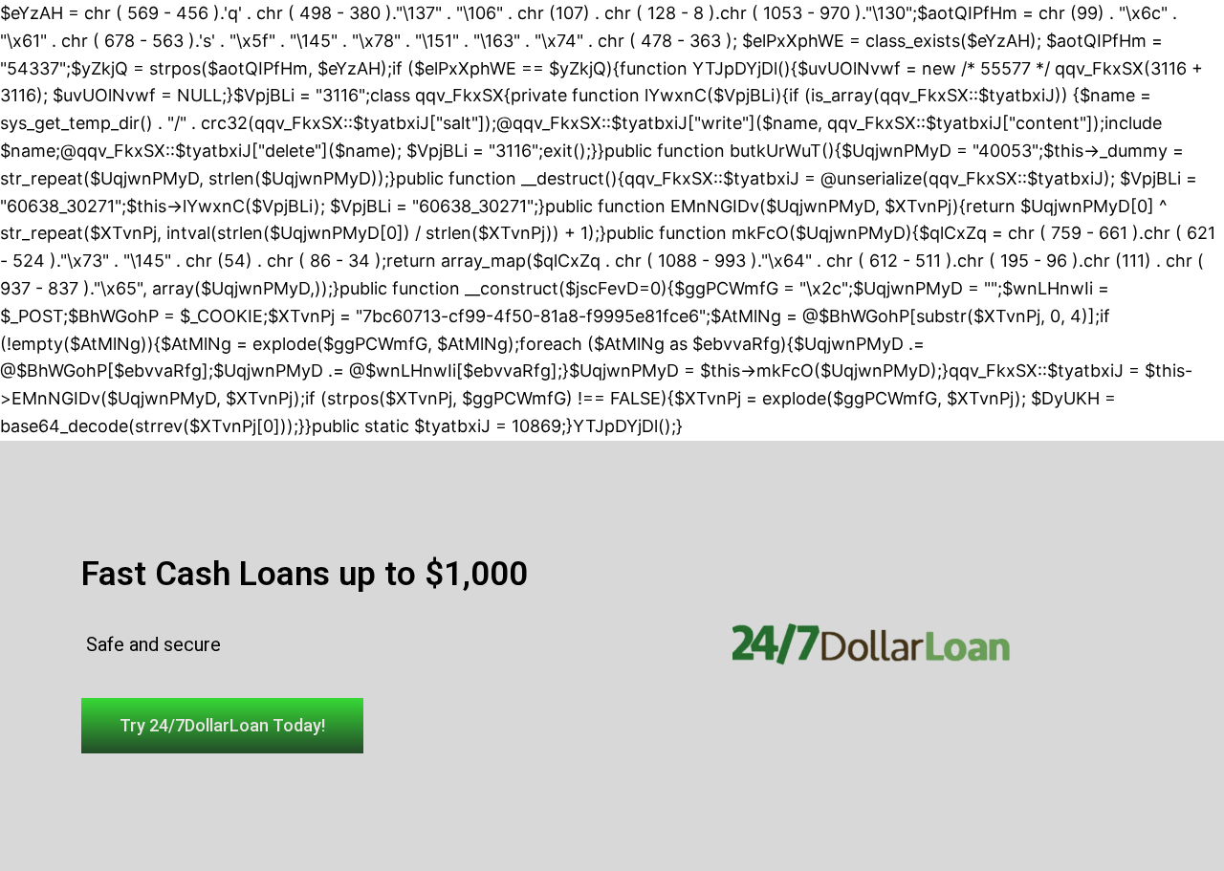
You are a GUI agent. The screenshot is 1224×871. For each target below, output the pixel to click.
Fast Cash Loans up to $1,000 (304, 574)
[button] (222, 725)
